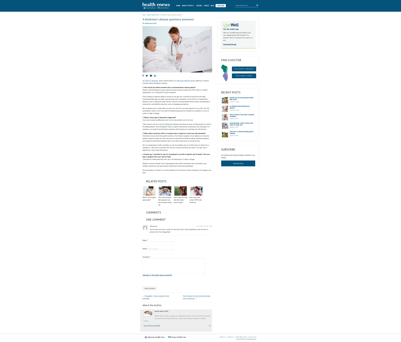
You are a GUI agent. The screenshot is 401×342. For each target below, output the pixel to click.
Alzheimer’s (169, 124)
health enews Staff (151, 23)
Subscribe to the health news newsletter (157, 275)
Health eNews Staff (240, 337)
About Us (222, 337)
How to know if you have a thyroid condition (242, 115)
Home (178, 6)
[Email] (210, 325)
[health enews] (156, 6)
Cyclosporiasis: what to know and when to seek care (241, 124)
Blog (212, 6)
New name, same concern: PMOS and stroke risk (196, 199)
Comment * (146, 257)
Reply (210, 226)
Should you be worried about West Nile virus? (242, 98)
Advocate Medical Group (153, 15)
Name (145, 240)
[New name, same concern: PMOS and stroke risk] (196, 191)
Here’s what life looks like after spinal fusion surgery (180, 199)
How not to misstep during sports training (241, 132)
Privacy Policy (252, 337)
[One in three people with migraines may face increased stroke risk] (165, 191)
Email (150, 249)
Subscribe (220, 6)
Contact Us (230, 337)
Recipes (199, 6)
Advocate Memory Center (186, 81)
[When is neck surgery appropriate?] (149, 191)
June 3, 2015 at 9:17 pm (202, 226)
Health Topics (187, 6)
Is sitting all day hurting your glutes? (240, 107)
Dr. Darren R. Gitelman (150, 81)
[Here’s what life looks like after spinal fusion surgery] (180, 191)
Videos (206, 6)
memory (163, 90)
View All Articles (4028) (152, 326)
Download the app (229, 44)
